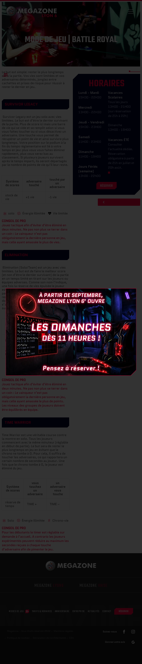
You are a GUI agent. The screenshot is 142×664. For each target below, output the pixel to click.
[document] (71, 332)
